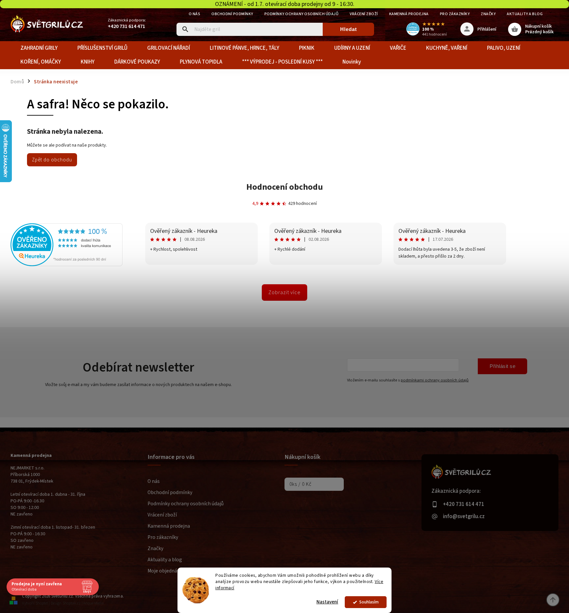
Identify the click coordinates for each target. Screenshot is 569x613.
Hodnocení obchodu (284, 187)
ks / (300, 484)
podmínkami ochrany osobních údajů (435, 380)
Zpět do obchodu (52, 159)
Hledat (348, 29)
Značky (488, 14)
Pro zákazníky (455, 14)
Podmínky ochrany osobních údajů (301, 14)
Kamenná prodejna (409, 14)
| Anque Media (93, 603)
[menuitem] (39, 48)
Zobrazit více (284, 292)
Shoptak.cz (72, 603)
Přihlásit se (502, 366)
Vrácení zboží (364, 14)
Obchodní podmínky (232, 14)
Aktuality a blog (525, 14)
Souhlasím (369, 602)
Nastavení (327, 602)
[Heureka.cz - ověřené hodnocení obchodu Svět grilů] (66, 265)
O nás (195, 14)
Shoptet (42, 603)
